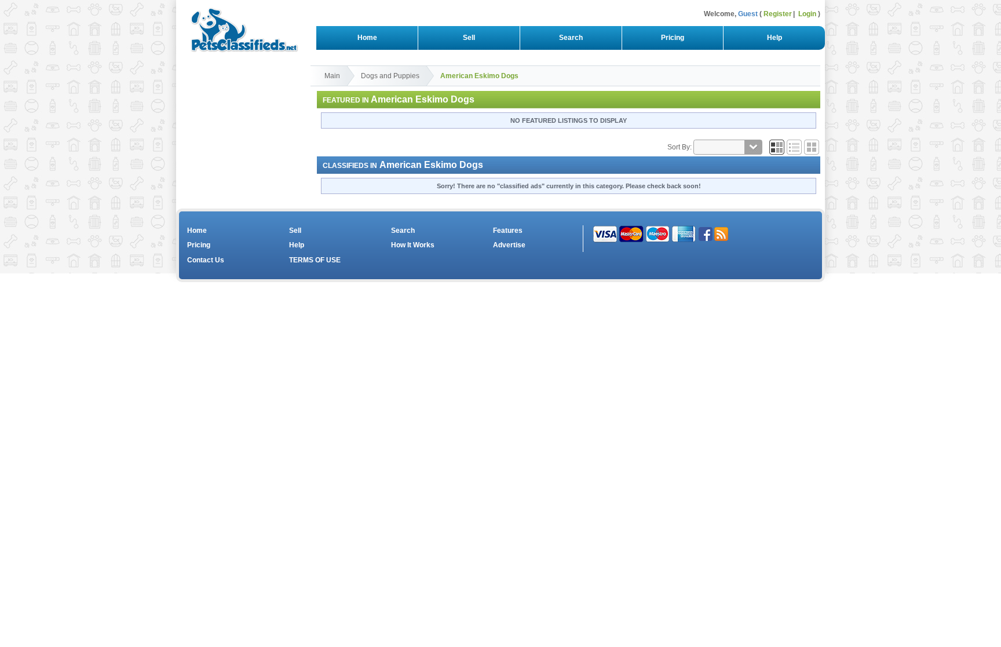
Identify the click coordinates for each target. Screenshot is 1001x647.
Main (332, 76)
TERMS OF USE (315, 260)
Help (774, 38)
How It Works (412, 245)
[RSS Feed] (721, 233)
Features (508, 230)
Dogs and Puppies (390, 76)
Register (777, 14)
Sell (468, 38)
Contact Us (205, 260)
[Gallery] (811, 147)
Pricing (672, 38)
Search (571, 38)
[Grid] (776, 147)
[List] (794, 147)
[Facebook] (706, 233)
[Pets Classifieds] (239, 27)
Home (367, 38)
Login (807, 14)
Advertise (509, 245)
